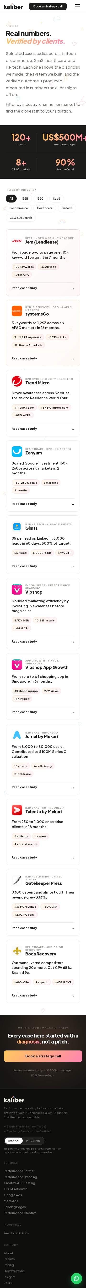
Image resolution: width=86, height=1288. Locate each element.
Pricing (9, 1265)
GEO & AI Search (21, 218)
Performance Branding (20, 1177)
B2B (25, 198)
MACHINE (33, 1140)
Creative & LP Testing (19, 1183)
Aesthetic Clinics (16, 1233)
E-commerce (19, 208)
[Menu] (77, 6)
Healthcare (44, 208)
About (8, 1253)
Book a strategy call (48, 6)
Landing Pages (15, 1207)
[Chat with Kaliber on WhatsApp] (76, 1278)
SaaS (56, 198)
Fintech (67, 208)
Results (9, 1259)
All (11, 198)
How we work (14, 1271)
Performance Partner (19, 1171)
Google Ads (13, 1195)
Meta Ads (11, 1201)
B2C (40, 198)
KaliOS (9, 1283)
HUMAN (13, 1140)
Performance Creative (20, 1213)
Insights (10, 1277)
